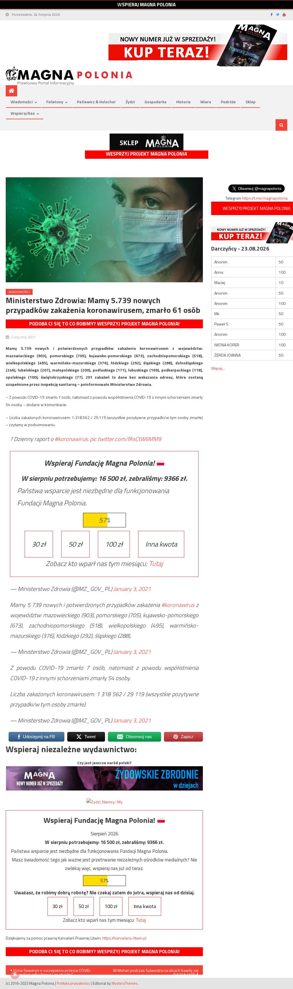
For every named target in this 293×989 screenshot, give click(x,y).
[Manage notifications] (14, 974)
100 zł (114, 544)
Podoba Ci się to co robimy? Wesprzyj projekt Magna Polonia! (104, 323)
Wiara (205, 102)
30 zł (39, 544)
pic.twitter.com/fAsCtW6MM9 (125, 438)
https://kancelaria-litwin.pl (124, 938)
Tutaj (156, 563)
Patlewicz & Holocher (96, 102)
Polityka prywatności (73, 983)
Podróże (228, 102)
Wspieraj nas (23, 113)
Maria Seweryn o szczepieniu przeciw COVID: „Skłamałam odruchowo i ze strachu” (50, 971)
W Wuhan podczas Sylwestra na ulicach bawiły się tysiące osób (155, 971)
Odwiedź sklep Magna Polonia (146, 142)
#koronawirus (71, 438)
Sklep (251, 102)
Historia (183, 102)
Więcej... (218, 368)
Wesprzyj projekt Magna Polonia (146, 154)
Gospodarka (155, 102)
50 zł (75, 544)
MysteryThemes (125, 983)
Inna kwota (161, 544)
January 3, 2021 (132, 588)
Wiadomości (22, 102)
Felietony (54, 102)
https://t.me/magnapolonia (265, 198)
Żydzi (130, 102)
